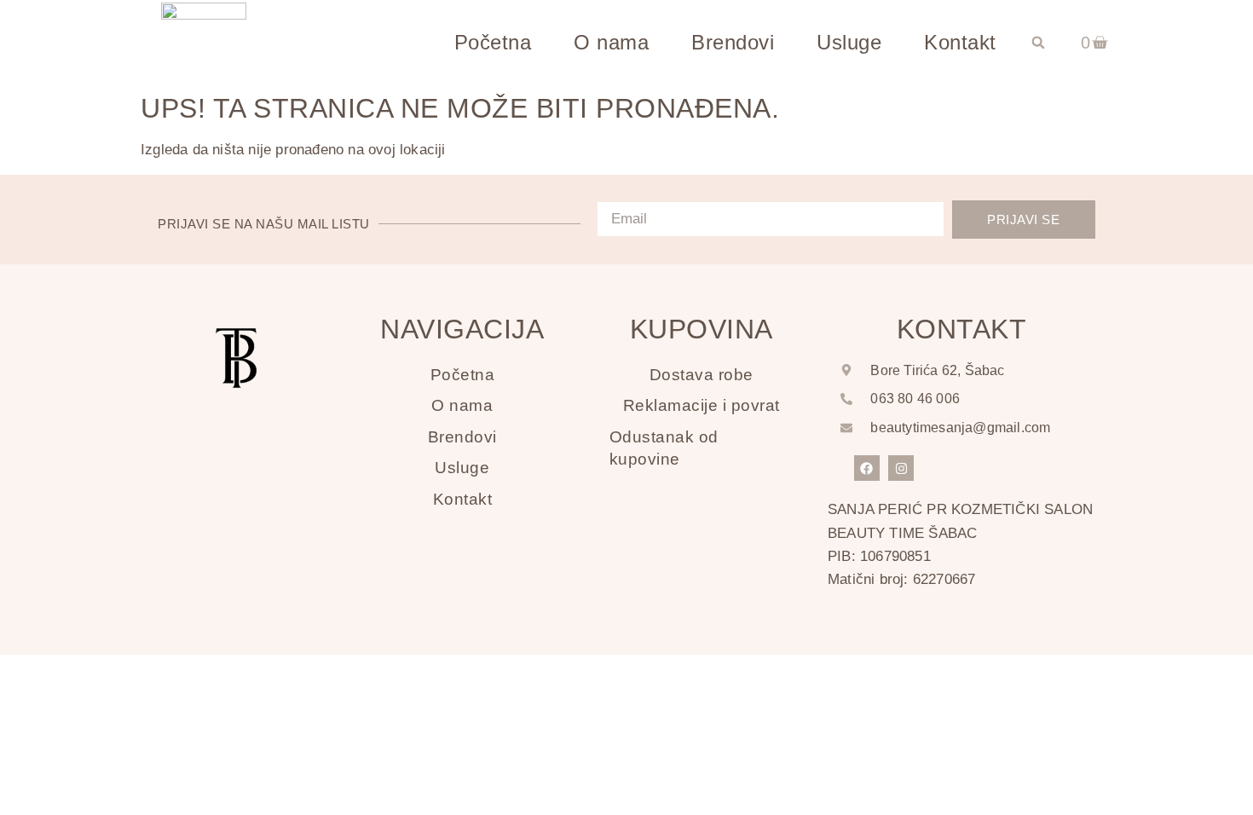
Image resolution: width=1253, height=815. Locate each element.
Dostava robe (702, 375)
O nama (611, 42)
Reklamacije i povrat (701, 405)
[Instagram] (901, 468)
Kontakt (960, 42)
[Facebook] (867, 468)
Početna (493, 42)
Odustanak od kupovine (664, 448)
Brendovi (732, 42)
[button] (1038, 42)
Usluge (849, 42)
